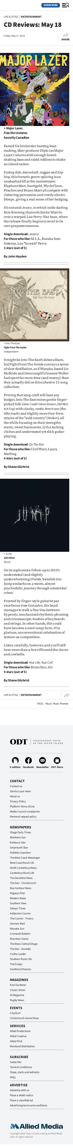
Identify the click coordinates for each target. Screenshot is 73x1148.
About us (15, 796)
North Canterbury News (23, 868)
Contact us (16, 786)
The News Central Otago (24, 944)
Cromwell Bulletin (20, 934)
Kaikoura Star (18, 843)
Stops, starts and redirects (24, 1072)
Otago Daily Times (20, 832)
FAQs (12, 1077)
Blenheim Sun (18, 837)
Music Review (60, 704)
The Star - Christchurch (23, 883)
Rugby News (17, 1000)
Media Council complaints (24, 812)
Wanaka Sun (17, 929)
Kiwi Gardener (18, 985)
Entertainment (31, 17)
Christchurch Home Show (24, 1018)
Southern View (18, 903)
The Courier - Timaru (21, 919)
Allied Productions (20, 1031)
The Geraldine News (21, 878)
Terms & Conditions (21, 1067)
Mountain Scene (19, 939)
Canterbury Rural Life (22, 873)
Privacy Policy (18, 801)
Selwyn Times (17, 908)
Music (48, 704)
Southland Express (20, 969)
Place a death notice (21, 1095)
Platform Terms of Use (22, 806)
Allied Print (16, 1041)
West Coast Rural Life (22, 863)
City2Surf (15, 1013)
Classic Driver (17, 990)
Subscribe (51, 5)
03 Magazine (17, 995)
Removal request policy (23, 817)
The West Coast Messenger (25, 858)
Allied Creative (18, 1036)
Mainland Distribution (22, 1046)
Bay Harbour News (20, 888)
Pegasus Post (17, 893)
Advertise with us (19, 1090)
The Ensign (16, 964)
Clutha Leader (18, 954)
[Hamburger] (65, 5)
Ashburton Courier (20, 913)
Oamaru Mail (17, 924)
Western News (18, 898)
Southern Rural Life (21, 959)
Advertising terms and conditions (28, 1105)
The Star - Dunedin (20, 949)
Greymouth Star (19, 848)
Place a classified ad (21, 1100)
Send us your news (20, 791)
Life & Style (11, 17)
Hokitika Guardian (20, 853)
